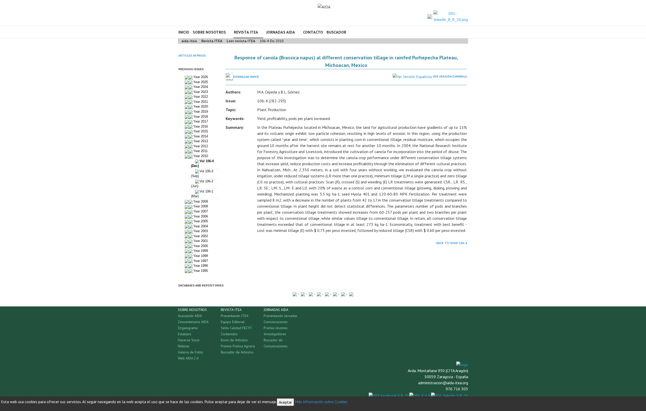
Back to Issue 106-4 (451, 243)
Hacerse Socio (189, 340)
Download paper (246, 77)
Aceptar (285, 402)
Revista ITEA (246, 32)
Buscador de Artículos (237, 352)
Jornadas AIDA (280, 32)
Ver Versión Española (450, 76)
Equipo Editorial (233, 322)
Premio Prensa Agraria (238, 346)
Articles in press (192, 55)
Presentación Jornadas (280, 315)
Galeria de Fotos (190, 352)
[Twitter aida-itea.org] (430, 16)
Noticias (184, 346)
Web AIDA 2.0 (188, 358)
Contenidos (229, 334)
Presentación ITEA (234, 315)
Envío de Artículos (234, 340)
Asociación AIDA (190, 315)
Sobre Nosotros (209, 32)
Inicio (183, 32)
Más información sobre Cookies (321, 401)
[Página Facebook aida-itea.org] (422, 16)
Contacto (313, 32)
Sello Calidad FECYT (236, 328)
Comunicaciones (276, 322)
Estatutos (184, 334)
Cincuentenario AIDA (193, 322)
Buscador (336, 32)
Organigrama (188, 328)
